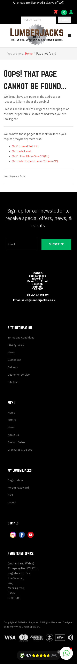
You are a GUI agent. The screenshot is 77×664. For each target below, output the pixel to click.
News (11, 352)
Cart (10, 495)
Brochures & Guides (20, 449)
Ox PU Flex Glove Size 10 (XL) (30, 156)
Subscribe (56, 244)
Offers (12, 420)
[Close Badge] (59, 652)
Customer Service (19, 374)
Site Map (13, 382)
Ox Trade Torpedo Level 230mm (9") (35, 161)
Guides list (14, 360)
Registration (15, 480)
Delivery (13, 367)
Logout (12, 502)
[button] (66, 653)
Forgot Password (18, 487)
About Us (13, 435)
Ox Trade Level (21, 151)
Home (29, 53)
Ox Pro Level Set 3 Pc (25, 146)
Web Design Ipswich (27, 626)
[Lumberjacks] (19, 34)
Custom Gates (16, 442)
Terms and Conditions (21, 337)
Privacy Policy (16, 345)
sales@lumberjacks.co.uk (38, 300)
